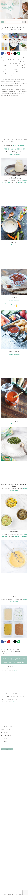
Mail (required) (6, 735)
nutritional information (16, 662)
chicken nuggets (9, 304)
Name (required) (6, 729)
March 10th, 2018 (7, 701)
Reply (15, 670)
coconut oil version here (20, 536)
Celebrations (22, 182)
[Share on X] (15, 53)
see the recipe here (14, 154)
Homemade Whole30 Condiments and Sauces (14, 29)
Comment (4, 741)
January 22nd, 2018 (7, 670)
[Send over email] (18, 53)
